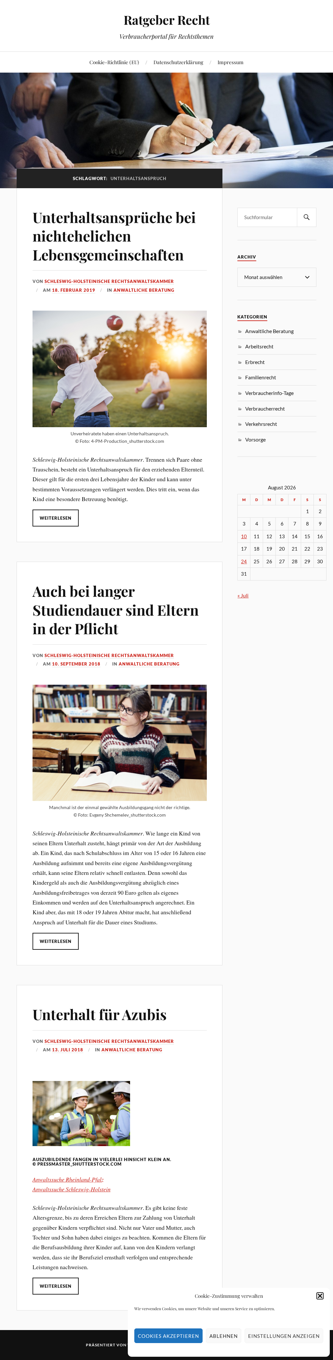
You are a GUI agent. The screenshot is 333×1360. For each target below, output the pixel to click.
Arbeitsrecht (259, 346)
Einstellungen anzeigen (284, 1336)
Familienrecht (260, 377)
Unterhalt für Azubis (99, 1014)
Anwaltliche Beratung (143, 290)
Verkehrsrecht (261, 424)
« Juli (242, 595)
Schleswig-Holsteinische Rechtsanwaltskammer (109, 281)
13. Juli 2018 (67, 1049)
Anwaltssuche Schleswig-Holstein (72, 1189)
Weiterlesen (56, 518)
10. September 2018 (76, 663)
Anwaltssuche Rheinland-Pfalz (68, 1179)
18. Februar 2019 (73, 290)
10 (244, 536)
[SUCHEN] (306, 217)
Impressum (231, 62)
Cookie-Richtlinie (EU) (114, 62)
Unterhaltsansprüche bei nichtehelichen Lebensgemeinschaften (114, 235)
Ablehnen (223, 1336)
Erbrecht (255, 362)
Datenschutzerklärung (178, 62)
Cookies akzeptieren (168, 1336)
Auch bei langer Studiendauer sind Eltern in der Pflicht (116, 609)
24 (244, 561)
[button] (320, 1296)
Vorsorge (255, 439)
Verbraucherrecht (265, 408)
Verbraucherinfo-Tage (269, 393)
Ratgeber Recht (167, 19)
